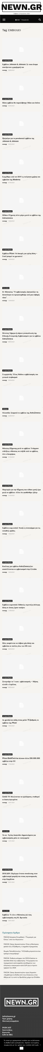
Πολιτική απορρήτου (10, 1021)
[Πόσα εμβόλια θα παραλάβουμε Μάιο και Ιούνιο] (21, 88)
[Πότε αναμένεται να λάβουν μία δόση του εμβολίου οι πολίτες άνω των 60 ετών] (21, 628)
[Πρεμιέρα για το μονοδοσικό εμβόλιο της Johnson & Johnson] (21, 123)
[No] (40, 1045)
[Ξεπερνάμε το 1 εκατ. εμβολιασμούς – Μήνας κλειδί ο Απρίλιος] (21, 667)
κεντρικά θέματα (7, 60)
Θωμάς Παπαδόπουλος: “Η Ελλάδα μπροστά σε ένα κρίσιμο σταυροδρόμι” (22, 952)
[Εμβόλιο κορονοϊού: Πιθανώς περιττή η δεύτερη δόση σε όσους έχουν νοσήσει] (21, 590)
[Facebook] (16, 1011)
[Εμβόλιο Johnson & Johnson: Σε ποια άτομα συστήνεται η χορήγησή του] (21, 49)
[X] (27, 1011)
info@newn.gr (8, 1016)
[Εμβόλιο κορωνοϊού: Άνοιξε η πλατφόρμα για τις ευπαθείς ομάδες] (21, 513)
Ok (21, 1048)
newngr (4, 70)
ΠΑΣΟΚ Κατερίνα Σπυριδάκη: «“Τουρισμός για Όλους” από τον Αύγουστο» (20, 938)
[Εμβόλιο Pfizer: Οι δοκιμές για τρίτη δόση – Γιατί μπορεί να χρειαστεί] (21, 239)
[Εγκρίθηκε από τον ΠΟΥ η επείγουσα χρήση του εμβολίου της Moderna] (21, 162)
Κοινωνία (6, 1032)
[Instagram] (21, 1011)
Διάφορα (5, 409)
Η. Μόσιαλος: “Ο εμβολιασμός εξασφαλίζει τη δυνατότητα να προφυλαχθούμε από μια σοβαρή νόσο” (20, 295)
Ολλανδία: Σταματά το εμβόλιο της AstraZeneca (21, 413)
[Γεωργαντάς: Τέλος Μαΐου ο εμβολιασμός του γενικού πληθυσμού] (21, 360)
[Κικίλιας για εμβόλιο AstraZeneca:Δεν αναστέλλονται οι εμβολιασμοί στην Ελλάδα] (21, 551)
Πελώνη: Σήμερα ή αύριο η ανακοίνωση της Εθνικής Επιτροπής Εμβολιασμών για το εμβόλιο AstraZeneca (21, 336)
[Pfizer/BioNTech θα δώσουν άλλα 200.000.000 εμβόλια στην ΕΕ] (21, 744)
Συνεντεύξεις (7, 1030)
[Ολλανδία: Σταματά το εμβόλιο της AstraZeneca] (21, 398)
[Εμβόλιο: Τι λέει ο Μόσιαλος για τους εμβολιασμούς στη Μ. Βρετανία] (21, 900)
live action (6, 288)
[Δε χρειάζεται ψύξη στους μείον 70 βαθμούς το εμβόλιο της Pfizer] (21, 705)
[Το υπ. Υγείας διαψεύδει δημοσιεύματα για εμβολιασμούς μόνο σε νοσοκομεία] (21, 820)
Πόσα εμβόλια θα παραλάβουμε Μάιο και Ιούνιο (21, 103)
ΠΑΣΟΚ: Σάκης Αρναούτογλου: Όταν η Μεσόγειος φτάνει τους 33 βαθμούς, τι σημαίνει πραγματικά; (21, 945)
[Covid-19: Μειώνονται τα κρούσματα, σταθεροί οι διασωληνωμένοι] (21, 782)
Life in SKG (7, 1034)
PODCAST (6, 1027)
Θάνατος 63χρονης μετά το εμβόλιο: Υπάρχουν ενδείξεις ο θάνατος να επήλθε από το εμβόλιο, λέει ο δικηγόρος (20, 451)
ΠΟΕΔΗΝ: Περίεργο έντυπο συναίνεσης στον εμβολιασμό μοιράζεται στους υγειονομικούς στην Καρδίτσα (19, 876)
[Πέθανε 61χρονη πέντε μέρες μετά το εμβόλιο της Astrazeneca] (21, 200)
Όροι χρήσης (7, 1018)
